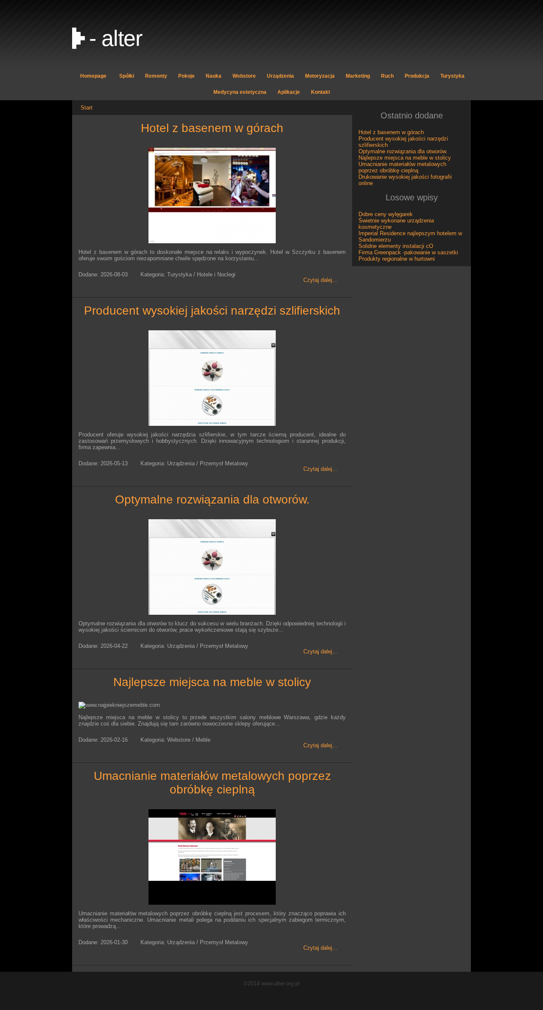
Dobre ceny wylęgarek (385, 214)
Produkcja (417, 76)
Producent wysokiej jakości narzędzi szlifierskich (212, 310)
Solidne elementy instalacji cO (395, 246)
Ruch (387, 76)
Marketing (358, 76)
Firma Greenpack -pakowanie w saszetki (408, 252)
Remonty (156, 76)
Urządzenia (280, 76)
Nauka (213, 76)
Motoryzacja (320, 76)
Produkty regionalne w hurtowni (396, 259)
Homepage (93, 76)
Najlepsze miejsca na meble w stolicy (212, 682)
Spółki (126, 76)
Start (86, 107)
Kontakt (320, 92)
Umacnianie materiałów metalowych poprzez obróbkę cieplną (212, 782)
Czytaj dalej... (320, 280)
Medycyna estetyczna (239, 92)
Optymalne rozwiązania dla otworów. (212, 499)
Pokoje (186, 76)
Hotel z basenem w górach (212, 128)
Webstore (244, 76)
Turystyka (452, 76)
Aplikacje (288, 92)
